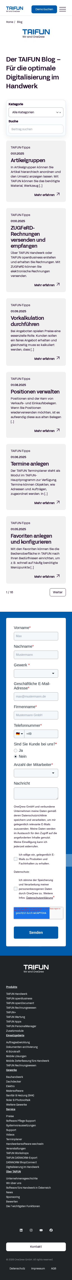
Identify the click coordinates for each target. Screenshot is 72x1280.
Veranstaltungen (16, 1148)
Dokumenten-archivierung (22, 1047)
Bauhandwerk (14, 1077)
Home (9, 22)
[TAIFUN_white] (36, 968)
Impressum (38, 1268)
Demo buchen (44, 9)
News (9, 1192)
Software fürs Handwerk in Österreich (28, 1188)
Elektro (10, 1086)
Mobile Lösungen (16, 1056)
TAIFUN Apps (13, 1021)
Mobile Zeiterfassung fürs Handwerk (27, 1061)
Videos (10, 1135)
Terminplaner (14, 1139)
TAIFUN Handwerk (16, 994)
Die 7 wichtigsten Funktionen (23, 1206)
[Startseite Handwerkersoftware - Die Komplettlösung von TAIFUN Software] (14, 9)
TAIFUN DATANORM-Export (21, 1158)
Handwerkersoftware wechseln (25, 1144)
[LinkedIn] (21, 1230)
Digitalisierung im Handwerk (22, 1167)
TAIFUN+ (11, 1012)
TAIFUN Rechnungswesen (21, 1008)
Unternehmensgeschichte (22, 1178)
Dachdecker (13, 1081)
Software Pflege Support (21, 1121)
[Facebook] (51, 1230)
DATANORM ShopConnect (21, 1162)
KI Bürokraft (13, 1051)
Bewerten (12, 1201)
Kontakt (36, 1246)
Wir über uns (13, 1183)
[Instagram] (31, 1230)
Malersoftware (14, 1091)
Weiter (58, 592)
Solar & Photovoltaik (18, 1100)
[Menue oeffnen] (62, 9)
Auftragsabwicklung (18, 1042)
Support (11, 1130)
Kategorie (16, 104)
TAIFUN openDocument (20, 1003)
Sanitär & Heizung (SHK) (20, 1095)
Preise (10, 1116)
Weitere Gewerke (16, 1105)
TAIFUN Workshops (17, 1153)
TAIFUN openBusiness (19, 998)
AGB (53, 1268)
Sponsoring (13, 1197)
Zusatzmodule (15, 1031)
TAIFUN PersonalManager (21, 1026)
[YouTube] (41, 1230)
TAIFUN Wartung (15, 1017)
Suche (13, 121)
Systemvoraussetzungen (21, 1125)
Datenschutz (17, 1268)
